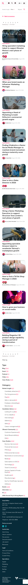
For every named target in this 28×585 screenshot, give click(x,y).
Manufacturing (10, 478)
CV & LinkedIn (10, 415)
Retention (9, 406)
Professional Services (12, 453)
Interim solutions (7, 534)
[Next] (18, 22)
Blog (5, 368)
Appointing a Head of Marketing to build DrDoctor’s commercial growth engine (12, 116)
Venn (25, 578)
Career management (12, 426)
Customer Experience (12, 432)
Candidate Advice (9, 409)
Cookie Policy (6, 555)
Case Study (7, 380)
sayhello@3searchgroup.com (14, 517)
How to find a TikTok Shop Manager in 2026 (13, 277)
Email (3, 517)
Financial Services (11, 447)
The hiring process (11, 394)
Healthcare (9, 475)
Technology (9, 464)
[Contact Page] (8, 3)
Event (5, 371)
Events (6, 487)
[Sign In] (15, 3)
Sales (3, 571)
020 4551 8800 (13, 519)
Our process (5, 537)
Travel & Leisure (11, 467)
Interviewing (9, 417)
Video (5, 377)
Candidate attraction (12, 391)
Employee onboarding (12, 403)
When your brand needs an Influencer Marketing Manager (13, 84)
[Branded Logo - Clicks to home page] (3, 3)
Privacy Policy (6, 553)
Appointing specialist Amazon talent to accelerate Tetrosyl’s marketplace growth (11, 247)
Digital (4, 561)
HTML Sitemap (5, 582)
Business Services (11, 444)
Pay (7, 397)
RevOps (4, 569)
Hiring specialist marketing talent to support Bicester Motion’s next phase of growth (13, 49)
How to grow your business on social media (13, 308)
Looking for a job (11, 412)
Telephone (5, 519)
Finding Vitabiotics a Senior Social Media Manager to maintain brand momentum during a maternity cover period (13, 150)
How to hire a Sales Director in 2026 (10, 181)
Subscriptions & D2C (12, 461)
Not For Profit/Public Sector (14, 481)
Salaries (8, 420)
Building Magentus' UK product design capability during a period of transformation (13, 338)
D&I (6, 438)
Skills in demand (11, 400)
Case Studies (6, 43)
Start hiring (5, 532)
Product (4, 566)
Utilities (8, 484)
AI (4, 492)
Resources (5, 544)
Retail (7, 458)
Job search (5, 542)
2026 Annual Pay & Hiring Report (13, 495)
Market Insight (6, 9)
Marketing (5, 564)
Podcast (5, 374)
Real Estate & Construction (14, 456)
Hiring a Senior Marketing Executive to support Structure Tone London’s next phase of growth (13, 214)
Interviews (6, 490)
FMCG (8, 450)
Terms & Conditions (7, 550)
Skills (7, 423)
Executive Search (7, 539)
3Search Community (10, 429)
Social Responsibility (12, 435)
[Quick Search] (12, 3)
